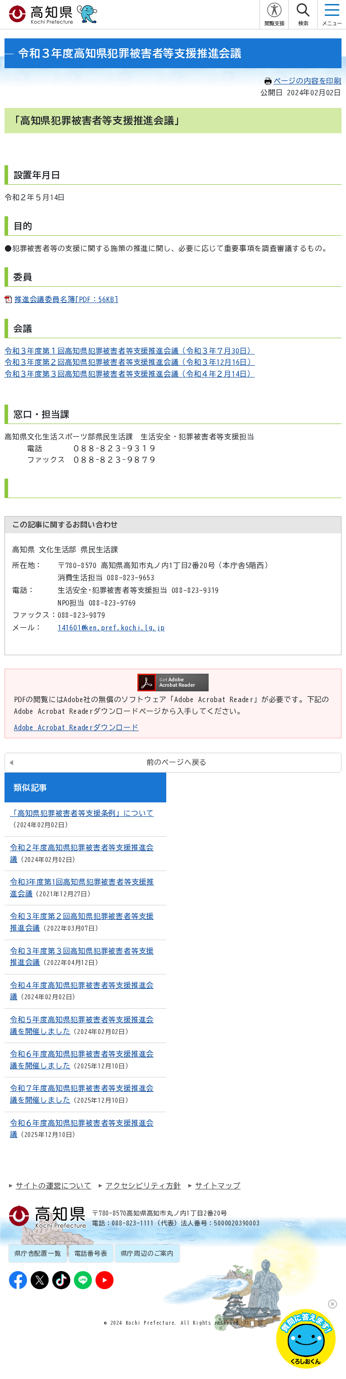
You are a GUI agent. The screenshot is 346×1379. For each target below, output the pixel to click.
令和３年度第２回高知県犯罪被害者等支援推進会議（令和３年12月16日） (130, 362)
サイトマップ (218, 1185)
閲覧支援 (274, 23)
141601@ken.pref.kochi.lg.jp (111, 627)
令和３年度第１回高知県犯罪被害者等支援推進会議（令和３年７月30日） (130, 350)
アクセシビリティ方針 (143, 1185)
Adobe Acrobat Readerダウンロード (76, 727)
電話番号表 (91, 1253)
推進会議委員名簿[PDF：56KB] (66, 299)
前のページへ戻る (176, 762)
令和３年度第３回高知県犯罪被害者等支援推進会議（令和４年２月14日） (130, 373)
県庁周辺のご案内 (147, 1253)
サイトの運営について (53, 1185)
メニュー (332, 23)
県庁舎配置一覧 (37, 1253)
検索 (303, 23)
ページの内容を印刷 (307, 80)
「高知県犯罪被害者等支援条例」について (82, 813)
